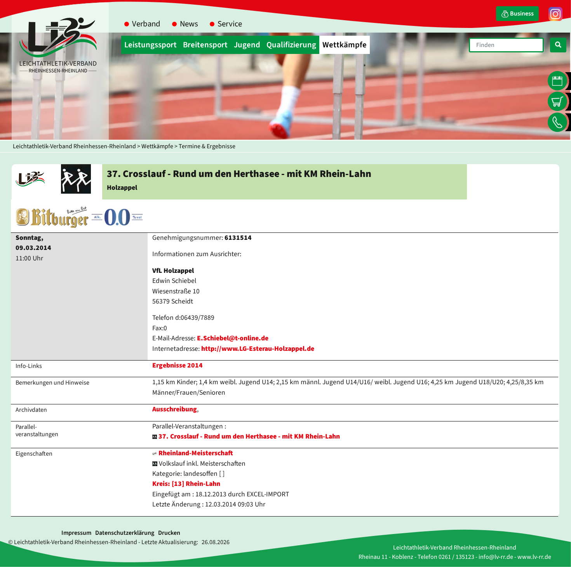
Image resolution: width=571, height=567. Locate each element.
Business (521, 13)
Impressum (76, 533)
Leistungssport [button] (150, 44)
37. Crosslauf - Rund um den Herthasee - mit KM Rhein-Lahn (249, 436)
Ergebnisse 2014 (177, 365)
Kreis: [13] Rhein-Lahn (186, 484)
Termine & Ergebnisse (207, 146)
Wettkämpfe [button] (344, 44)
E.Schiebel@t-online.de (232, 338)
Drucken (169, 533)
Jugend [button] (247, 44)
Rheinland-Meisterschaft (195, 453)
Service (230, 23)
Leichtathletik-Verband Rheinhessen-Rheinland (74, 146)
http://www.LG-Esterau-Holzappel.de (257, 349)
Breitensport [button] (205, 44)
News (189, 23)
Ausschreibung (174, 409)
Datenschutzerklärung (124, 533)
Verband (146, 23)
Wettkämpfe (157, 146)
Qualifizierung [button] (291, 44)
